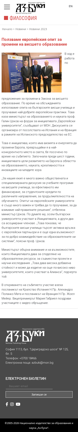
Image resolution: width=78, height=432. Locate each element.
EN (71, 6)
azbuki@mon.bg (42, 362)
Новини (20, 29)
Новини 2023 (38, 29)
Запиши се (39, 394)
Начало (7, 29)
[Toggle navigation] (8, 6)
